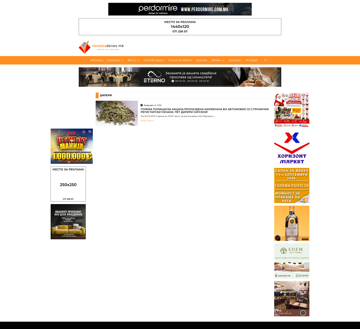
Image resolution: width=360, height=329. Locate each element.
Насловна (96, 60)
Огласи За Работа (180, 60)
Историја (251, 60)
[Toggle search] (266, 60)
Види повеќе (147, 120)
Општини (113, 60)
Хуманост (235, 60)
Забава (216, 60)
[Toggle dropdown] (122, 60)
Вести (132, 60)
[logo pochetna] (101, 46)
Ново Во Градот (154, 60)
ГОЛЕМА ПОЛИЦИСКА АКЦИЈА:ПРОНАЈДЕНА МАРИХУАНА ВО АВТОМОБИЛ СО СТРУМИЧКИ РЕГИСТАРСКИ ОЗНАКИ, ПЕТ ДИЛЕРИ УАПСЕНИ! (205, 111)
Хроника (201, 60)
